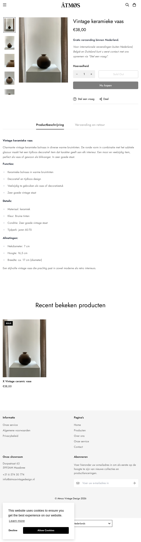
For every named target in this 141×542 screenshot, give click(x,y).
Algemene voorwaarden (16, 430)
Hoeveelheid (81, 66)
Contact (78, 447)
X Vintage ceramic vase (17, 381)
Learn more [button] (17, 521)
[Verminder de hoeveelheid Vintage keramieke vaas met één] (77, 74)
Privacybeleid (10, 436)
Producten (80, 430)
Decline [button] (13, 530)
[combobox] (91, 523)
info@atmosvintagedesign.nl (19, 479)
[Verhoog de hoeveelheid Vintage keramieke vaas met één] (91, 74)
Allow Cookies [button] (45, 530)
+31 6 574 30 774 (13, 474)
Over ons (79, 436)
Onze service (10, 425)
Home (77, 425)
